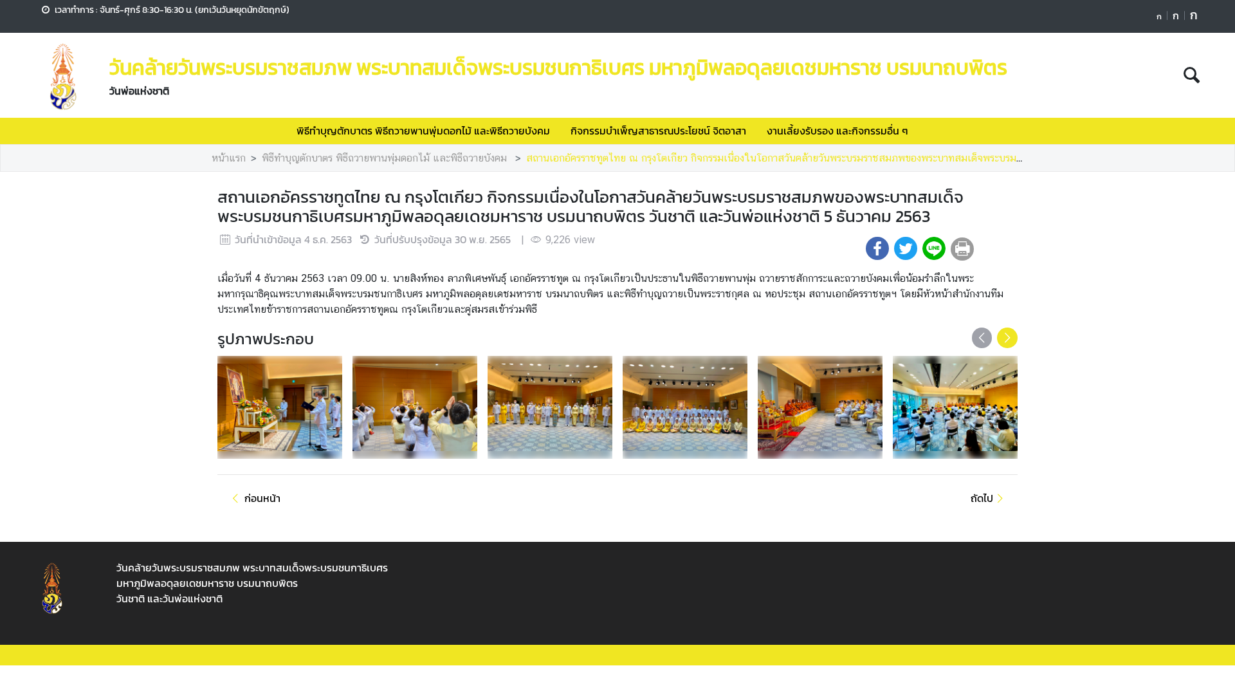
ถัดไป (982, 498)
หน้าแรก (229, 158)
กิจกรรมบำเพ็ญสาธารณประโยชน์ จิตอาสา (658, 130)
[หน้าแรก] (63, 76)
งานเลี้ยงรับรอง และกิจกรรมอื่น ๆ (837, 130)
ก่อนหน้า (262, 498)
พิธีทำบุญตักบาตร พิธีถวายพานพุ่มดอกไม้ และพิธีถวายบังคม (423, 130)
